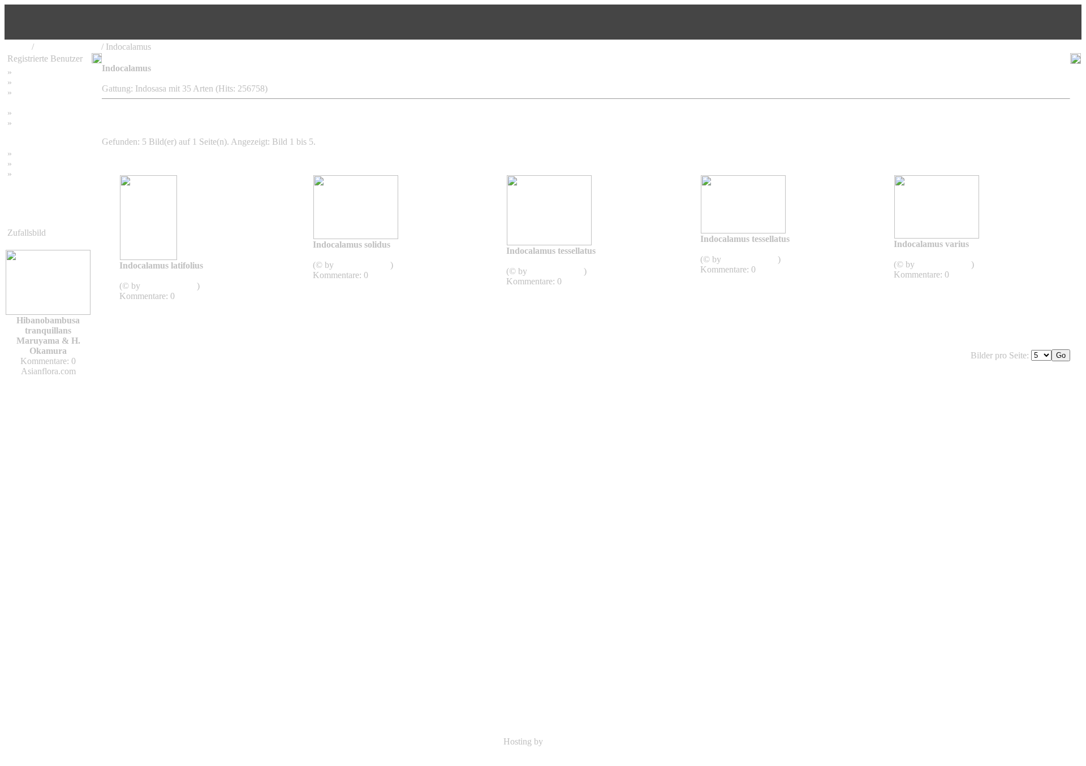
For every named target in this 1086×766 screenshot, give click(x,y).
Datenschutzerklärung (46, 133)
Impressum (33, 113)
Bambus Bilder (41, 153)
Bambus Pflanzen (67, 46)
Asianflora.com (169, 286)
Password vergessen (50, 92)
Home (18, 46)
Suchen (27, 82)
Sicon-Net (564, 741)
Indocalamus (155, 275)
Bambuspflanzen (44, 163)
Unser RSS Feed (44, 174)
